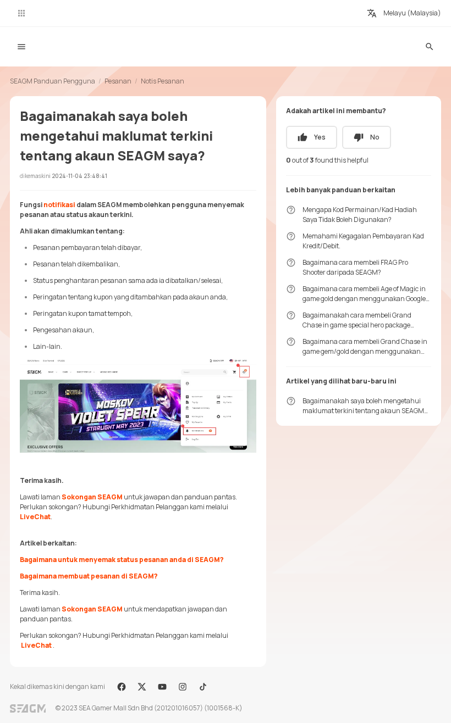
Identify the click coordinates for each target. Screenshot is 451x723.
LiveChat (35, 516)
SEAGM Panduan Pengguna (52, 81)
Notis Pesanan (162, 81)
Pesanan (118, 81)
